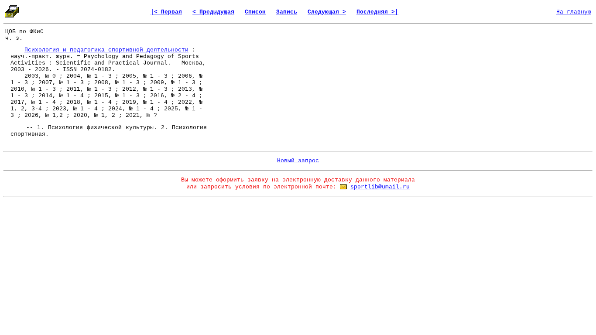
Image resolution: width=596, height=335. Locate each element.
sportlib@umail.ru (380, 187)
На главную (573, 12)
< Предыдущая (213, 12)
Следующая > (327, 12)
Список (255, 12)
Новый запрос (298, 160)
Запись (286, 12)
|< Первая (166, 12)
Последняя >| (377, 12)
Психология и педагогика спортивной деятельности (106, 50)
